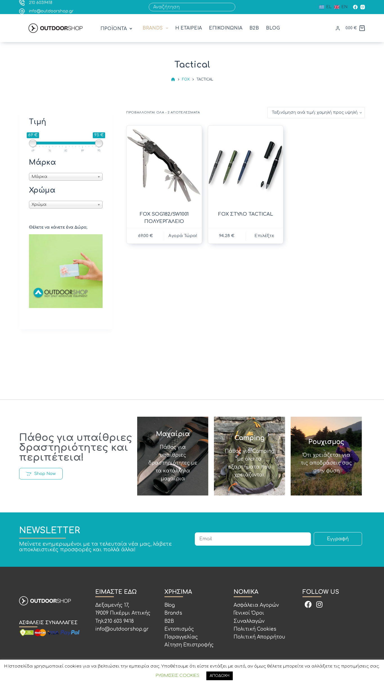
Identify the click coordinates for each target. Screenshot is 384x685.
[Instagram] (362, 7)
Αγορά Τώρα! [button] (182, 235)
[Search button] (231, 7)
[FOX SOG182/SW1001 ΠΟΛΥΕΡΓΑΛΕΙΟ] (164, 166)
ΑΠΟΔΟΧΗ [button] (219, 676)
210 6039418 (40, 3)
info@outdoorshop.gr (51, 11)
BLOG (273, 28)
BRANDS (153, 28)
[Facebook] (355, 7)
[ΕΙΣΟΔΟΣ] (338, 28)
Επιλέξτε (264, 235)
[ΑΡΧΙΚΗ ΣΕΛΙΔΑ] (173, 79)
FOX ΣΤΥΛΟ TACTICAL (245, 214)
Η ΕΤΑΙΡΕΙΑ (188, 28)
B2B (254, 28)
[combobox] (188, 7)
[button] (117, 28)
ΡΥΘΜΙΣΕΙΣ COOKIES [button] (177, 675)
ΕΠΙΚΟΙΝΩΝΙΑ (225, 28)
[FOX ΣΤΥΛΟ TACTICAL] (245, 166)
